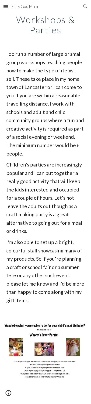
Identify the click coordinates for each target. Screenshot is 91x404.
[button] (5, 6)
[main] (45, 25)
